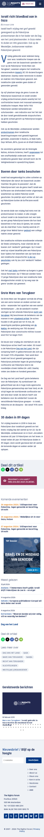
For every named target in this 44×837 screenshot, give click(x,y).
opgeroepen (34, 152)
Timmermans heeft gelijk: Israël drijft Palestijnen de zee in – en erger (20, 589)
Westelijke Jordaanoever (15, 670)
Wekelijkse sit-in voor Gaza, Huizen (20, 518)
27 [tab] (28, 727)
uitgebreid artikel (21, 319)
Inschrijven (33, 760)
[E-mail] (16, 470)
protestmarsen (7, 132)
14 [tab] (35, 724)
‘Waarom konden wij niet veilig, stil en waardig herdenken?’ (21, 615)
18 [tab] (6, 727)
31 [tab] (38, 727)
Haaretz (18, 73)
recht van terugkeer (13, 661)
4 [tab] (11, 724)
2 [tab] (6, 724)
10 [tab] (25, 724)
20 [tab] (11, 727)
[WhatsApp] (3, 470)
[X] (7, 470)
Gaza (25, 653)
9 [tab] (23, 724)
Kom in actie (34, 780)
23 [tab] (18, 727)
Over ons (33, 770)
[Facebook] (12, 470)
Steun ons (29, 4)
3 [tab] (8, 724)
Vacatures (33, 783)
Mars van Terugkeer (13, 657)
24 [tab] (21, 727)
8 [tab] (21, 724)
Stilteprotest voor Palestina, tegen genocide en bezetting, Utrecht (19, 507)
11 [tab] (28, 724)
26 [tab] (25, 727)
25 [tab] (23, 727)
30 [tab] (35, 727)
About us (33, 773)
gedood (27, 231)
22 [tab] (16, 727)
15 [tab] (38, 724)
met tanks (13, 271)
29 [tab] (33, 727)
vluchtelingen (10, 665)
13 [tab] (33, 724)
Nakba (29, 657)
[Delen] (21, 470)
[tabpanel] (22, 709)
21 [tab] (13, 727)
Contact (32, 787)
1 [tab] (3, 724)
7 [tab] (18, 724)
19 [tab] (8, 727)
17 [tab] (3, 727)
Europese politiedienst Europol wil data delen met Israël (21, 602)
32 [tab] (40, 727)
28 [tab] (30, 727)
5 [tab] (13, 724)
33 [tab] (21, 730)
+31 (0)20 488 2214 (15, 806)
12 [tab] (30, 724)
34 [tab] (23, 730)
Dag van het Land (24, 349)
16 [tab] (40, 724)
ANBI (31, 790)
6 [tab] (16, 724)
